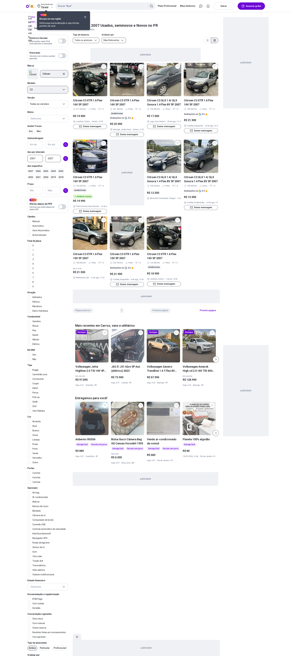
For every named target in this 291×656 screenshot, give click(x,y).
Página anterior (83, 310)
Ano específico (34, 166)
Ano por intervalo (36, 152)
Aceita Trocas (34, 126)
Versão (31, 97)
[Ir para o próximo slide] (216, 359)
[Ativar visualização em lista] (207, 40)
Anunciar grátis (253, 6)
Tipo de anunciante (37, 643)
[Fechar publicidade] (77, 637)
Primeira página (208, 310)
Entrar (224, 6)
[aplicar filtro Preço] (65, 190)
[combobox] (105, 6)
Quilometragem (35, 138)
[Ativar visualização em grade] (214, 40)
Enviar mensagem (92, 126)
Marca (30, 65)
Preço (30, 184)
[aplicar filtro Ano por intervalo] (65, 158)
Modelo (31, 83)
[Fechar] (85, 17)
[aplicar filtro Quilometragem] (65, 144)
